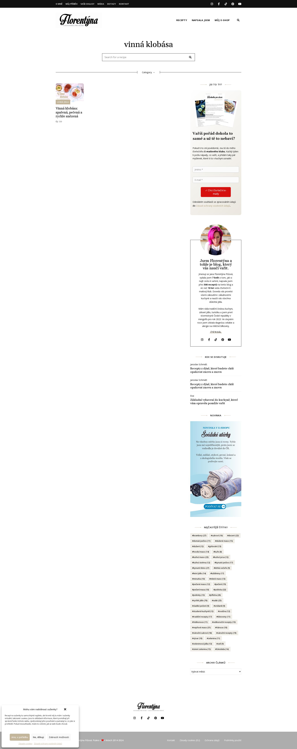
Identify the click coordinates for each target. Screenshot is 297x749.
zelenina (214, 638)
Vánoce (221, 627)
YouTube (239, 4)
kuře (218, 551)
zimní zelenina (202, 649)
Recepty (181, 20)
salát (217, 600)
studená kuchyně (203, 611)
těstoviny (224, 616)
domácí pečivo (202, 540)
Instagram (211, 4)
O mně (59, 3)
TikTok (225, 4)
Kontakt (124, 3)
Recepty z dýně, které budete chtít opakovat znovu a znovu (212, 370)
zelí (221, 643)
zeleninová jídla (202, 643)
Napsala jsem (201, 20)
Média (100, 3)
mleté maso (218, 578)
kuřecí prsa (221, 557)
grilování (215, 546)
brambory (199, 535)
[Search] (190, 57)
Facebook (218, 4)
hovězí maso (201, 551)
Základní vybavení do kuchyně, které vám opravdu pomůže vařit (214, 401)
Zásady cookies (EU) (190, 740)
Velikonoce (200, 622)
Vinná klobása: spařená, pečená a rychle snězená (69, 112)
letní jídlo (199, 573)
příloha (215, 595)
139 (60, 121)
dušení (198, 546)
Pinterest (232, 4)
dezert (233, 535)
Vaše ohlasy (88, 3)
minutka (199, 578)
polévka (220, 589)
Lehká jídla (63, 102)
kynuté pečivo (224, 562)
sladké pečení (201, 605)
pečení (221, 584)
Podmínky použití (232, 740)
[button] (65, 709)
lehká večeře (222, 568)
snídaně (220, 605)
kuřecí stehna (201, 562)
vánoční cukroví (202, 632)
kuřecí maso (201, 557)
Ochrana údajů (212, 740)
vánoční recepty (226, 632)
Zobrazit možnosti (59, 737)
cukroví (217, 535)
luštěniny (218, 573)
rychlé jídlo (200, 600)
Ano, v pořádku (19, 737)
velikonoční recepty (224, 622)
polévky (199, 595)
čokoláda (222, 649)
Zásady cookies (25, 743)
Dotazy (111, 3)
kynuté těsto (201, 568)
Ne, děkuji (38, 737)
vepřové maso (202, 627)
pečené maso (201, 584)
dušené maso (224, 540)
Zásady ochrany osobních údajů (48, 743)
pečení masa (201, 589)
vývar (197, 638)
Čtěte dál (216, 332)
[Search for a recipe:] (148, 57)
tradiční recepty (202, 616)
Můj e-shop (222, 20)
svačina (224, 611)
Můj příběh (71, 3)
